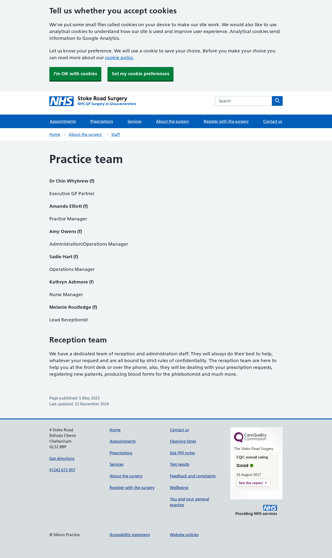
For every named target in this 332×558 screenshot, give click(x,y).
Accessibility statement (130, 534)
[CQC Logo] (250, 441)
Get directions (61, 458)
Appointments (63, 121)
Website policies (184, 534)
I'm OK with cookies (75, 73)
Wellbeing (179, 487)
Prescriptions (101, 121)
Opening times (183, 441)
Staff (115, 134)
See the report (251, 483)
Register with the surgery (226, 121)
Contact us (272, 121)
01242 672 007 (62, 469)
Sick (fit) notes (182, 452)
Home (54, 134)
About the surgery (172, 121)
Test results (179, 464)
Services (134, 121)
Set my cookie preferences (140, 73)
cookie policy (119, 57)
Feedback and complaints (193, 476)
